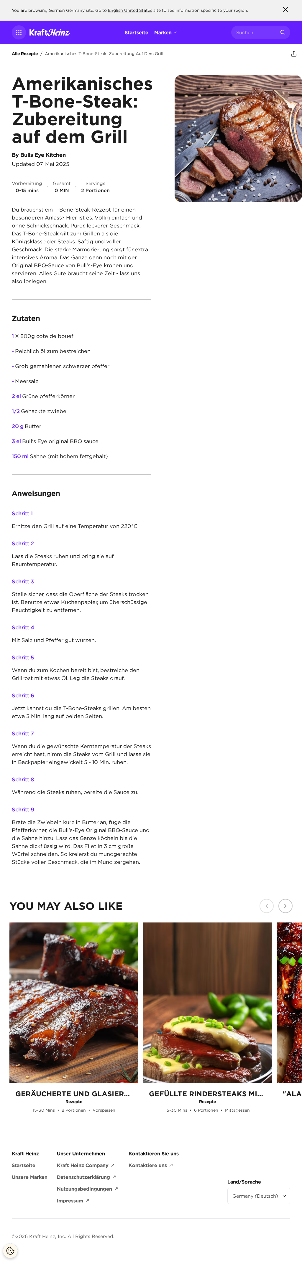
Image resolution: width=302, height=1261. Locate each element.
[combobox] (256, 32)
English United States (130, 10)
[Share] (293, 53)
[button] (19, 32)
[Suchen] (282, 32)
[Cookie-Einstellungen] (10, 1250)
